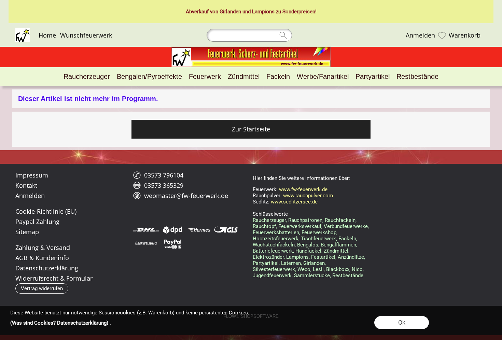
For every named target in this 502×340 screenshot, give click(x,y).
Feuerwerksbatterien (276, 232)
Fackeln (347, 239)
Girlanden (230, 12)
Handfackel (308, 251)
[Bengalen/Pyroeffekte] (149, 76)
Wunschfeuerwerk (86, 35)
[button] (41, 288)
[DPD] (172, 229)
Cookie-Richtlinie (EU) (45, 211)
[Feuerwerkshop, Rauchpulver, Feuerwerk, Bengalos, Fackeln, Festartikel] (251, 49)
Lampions (263, 12)
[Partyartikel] (372, 76)
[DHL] (146, 229)
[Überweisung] (146, 243)
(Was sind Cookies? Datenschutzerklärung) (59, 323)
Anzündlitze (351, 257)
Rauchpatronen (305, 220)
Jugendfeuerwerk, (273, 275)
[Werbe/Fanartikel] (322, 76)
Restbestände (347, 275)
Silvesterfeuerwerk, (274, 269)
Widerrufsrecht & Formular (54, 278)
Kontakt (26, 185)
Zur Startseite (251, 129)
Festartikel (323, 257)
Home (47, 35)
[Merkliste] (441, 35)
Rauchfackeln (340, 220)
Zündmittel (336, 251)
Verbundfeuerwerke (346, 226)
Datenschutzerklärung (46, 268)
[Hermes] (199, 229)
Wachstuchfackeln (274, 245)
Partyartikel (266, 263)
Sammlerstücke (312, 275)
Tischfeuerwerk (318, 239)
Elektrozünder (268, 257)
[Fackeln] (278, 76)
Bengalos (307, 245)
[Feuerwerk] (204, 76)
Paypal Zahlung (37, 221)
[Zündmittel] (243, 76)
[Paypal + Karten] (172, 243)
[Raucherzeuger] (86, 76)
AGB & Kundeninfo (42, 258)
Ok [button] (401, 322)
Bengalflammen (338, 245)
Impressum (31, 175)
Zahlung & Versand (42, 247)
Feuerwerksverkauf (299, 226)
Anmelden (420, 35)
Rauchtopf (264, 226)
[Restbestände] (417, 76)
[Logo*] (22, 30)
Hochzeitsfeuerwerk (275, 239)
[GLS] (226, 229)
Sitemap (27, 232)
